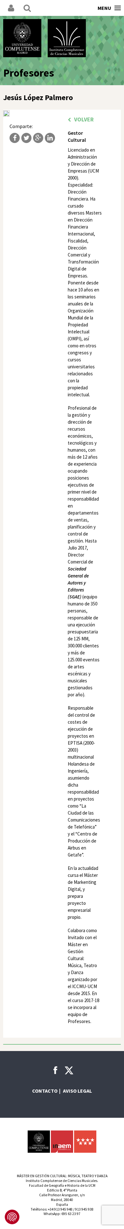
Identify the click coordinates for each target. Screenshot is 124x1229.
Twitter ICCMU (69, 1070)
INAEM (62, 1141)
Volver (84, 119)
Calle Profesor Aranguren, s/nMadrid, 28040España (62, 1200)
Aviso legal (77, 1091)
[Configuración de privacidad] (12, 1217)
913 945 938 (84, 1209)
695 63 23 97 (70, 1214)
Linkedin (50, 138)
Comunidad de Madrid (85, 1141)
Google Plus (38, 138)
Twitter (26, 138)
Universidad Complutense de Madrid (22, 38)
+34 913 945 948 (60, 1209)
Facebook (15, 138)
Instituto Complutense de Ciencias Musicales (67, 38)
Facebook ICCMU (55, 1070)
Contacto (45, 1091)
